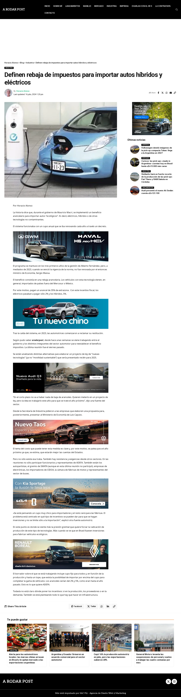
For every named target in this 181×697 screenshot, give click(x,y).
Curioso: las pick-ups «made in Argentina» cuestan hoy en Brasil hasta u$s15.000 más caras (157, 163)
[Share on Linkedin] (108, 606)
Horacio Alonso (22, 91)
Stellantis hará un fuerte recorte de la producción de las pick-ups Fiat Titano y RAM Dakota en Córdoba (156, 178)
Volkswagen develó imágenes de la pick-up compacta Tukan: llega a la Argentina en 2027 (156, 150)
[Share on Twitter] (162, 93)
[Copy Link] (175, 93)
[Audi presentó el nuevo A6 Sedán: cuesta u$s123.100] (134, 190)
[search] (176, 9)
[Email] (171, 93)
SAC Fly (84, 693)
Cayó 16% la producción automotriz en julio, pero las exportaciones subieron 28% (111, 657)
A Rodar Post (14, 9)
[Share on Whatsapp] (166, 93)
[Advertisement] (90, 38)
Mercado (145, 158)
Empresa (145, 145)
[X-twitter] (168, 681)
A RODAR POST (18, 681)
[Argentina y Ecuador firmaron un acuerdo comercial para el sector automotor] (69, 637)
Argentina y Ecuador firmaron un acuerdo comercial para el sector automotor (68, 657)
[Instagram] (174, 681)
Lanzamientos (147, 187)
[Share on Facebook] (158, 93)
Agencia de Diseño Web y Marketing (108, 693)
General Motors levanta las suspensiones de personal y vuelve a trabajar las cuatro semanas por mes (154, 658)
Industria (9, 68)
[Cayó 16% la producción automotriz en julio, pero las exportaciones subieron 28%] (112, 637)
